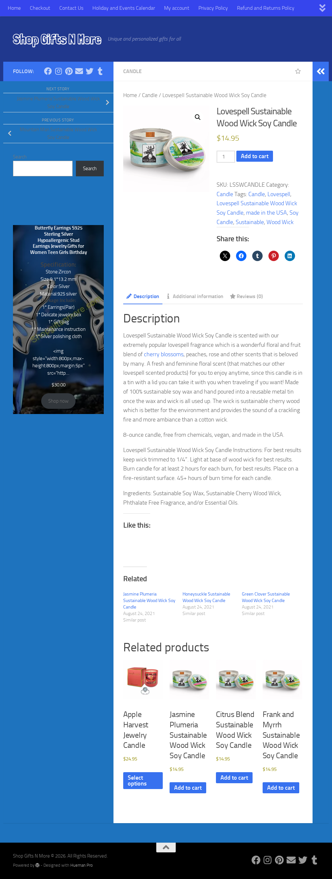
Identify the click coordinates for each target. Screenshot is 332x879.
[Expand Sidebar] (321, 71)
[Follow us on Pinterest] (69, 71)
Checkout (40, 8)
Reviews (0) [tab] (250, 296)
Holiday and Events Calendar (123, 8)
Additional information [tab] (198, 296)
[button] (198, 117)
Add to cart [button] (188, 787)
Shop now (58, 401)
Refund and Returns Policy (265, 8)
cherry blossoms (164, 354)
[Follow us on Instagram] (58, 71)
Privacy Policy (213, 8)
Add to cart (254, 156)
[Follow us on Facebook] (48, 71)
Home (14, 8)
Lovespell (278, 194)
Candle (132, 71)
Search (20, 157)
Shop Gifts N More (57, 39)
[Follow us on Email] (79, 71)
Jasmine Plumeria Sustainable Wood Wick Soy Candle (149, 600)
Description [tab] (146, 296)
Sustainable (250, 222)
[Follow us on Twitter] (89, 71)
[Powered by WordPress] (37, 865)
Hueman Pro (81, 865)
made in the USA (266, 212)
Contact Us (71, 8)
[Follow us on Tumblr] (100, 71)
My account (176, 8)
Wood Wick (280, 222)
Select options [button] (137, 780)
